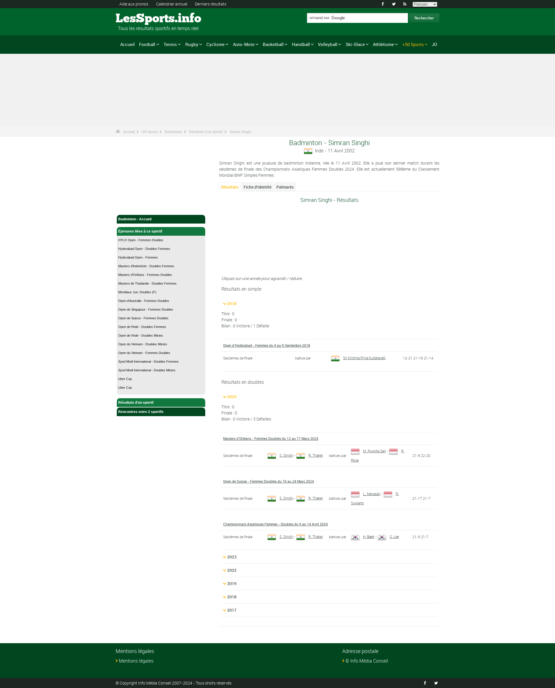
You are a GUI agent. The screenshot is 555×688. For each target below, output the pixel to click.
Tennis (170, 44)
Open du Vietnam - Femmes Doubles (144, 353)
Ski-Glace (355, 44)
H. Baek (368, 536)
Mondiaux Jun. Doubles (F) (137, 292)
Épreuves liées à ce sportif (140, 231)
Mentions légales (136, 661)
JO (434, 44)
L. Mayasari (371, 493)
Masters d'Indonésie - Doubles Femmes (146, 266)
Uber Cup (125, 379)
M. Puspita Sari (374, 451)
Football (147, 44)
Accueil (127, 44)
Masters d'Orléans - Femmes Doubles (145, 274)
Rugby (191, 44)
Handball (301, 44)
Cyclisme (215, 44)
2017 (231, 610)
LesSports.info (137, 19)
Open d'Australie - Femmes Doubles (143, 301)
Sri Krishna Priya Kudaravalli (364, 357)
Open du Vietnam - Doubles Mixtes (142, 344)
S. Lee (394, 536)
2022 (231, 570)
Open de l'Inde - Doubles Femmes (142, 327)
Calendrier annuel (171, 4)
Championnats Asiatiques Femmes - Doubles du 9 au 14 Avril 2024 (275, 524)
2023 (231, 557)
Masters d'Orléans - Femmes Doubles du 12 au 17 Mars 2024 (270, 438)
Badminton (173, 131)
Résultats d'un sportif (206, 131)
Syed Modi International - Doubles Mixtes (146, 370)
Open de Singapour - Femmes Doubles (145, 309)
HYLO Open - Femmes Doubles (140, 240)
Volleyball (327, 44)
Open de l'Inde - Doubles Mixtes (140, 335)
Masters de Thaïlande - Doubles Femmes (147, 283)
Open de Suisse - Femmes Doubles (143, 318)
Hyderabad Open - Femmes (138, 257)
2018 (231, 303)
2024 (231, 396)
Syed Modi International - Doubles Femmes (148, 361)
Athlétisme (383, 44)
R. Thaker (315, 455)
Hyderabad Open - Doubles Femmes (144, 248)
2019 (231, 583)
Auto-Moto (244, 44)
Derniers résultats (210, 4)
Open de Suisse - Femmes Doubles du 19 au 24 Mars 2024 (268, 481)
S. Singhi (286, 455)
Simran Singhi (240, 131)
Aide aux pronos (133, 4)
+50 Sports (413, 44)
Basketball (273, 44)
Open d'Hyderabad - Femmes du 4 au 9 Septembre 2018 (266, 345)
